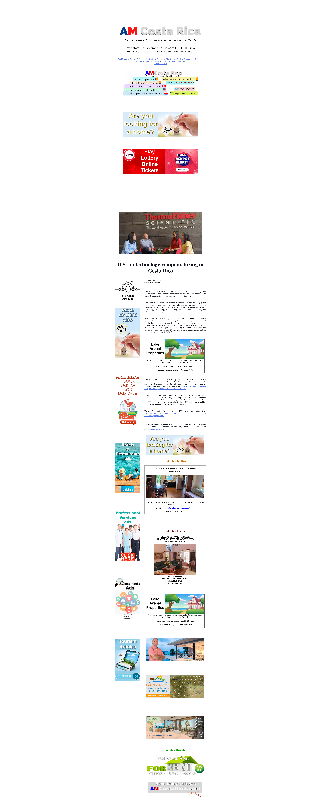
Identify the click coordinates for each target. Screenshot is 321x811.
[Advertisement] (160, 191)
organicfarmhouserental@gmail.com (178, 508)
